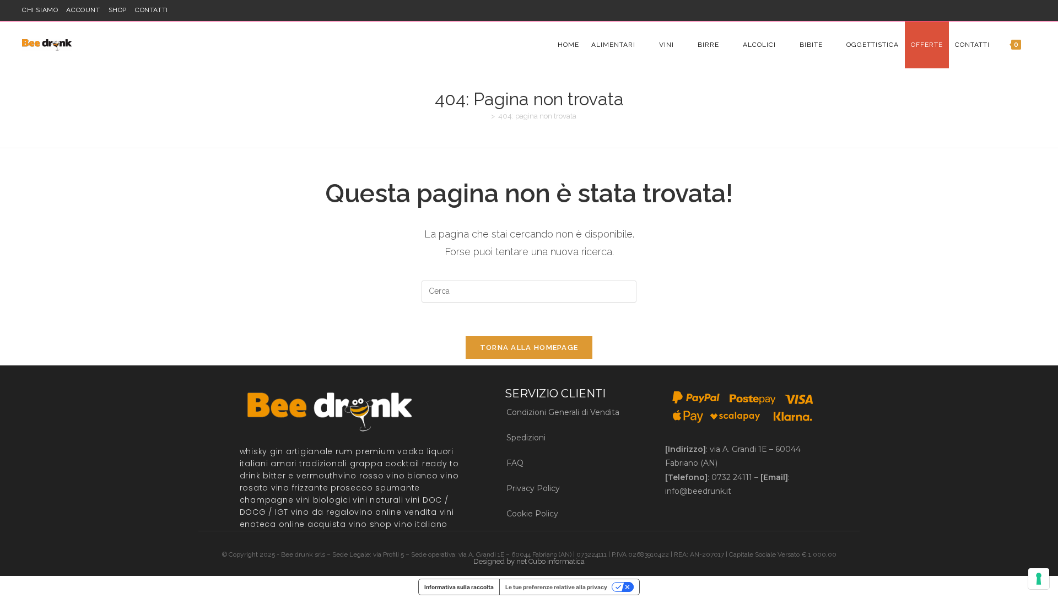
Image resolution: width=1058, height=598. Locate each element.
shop (118, 10)
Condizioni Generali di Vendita (562, 412)
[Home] (485, 116)
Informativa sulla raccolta (459, 587)
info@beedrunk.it (698, 491)
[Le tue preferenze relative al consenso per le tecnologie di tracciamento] (1038, 578)
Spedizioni (526, 438)
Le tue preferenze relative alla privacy (556, 587)
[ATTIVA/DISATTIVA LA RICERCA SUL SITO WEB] (1035, 44)
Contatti (151, 10)
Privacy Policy (533, 488)
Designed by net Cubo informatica (529, 561)
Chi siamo (40, 10)
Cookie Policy (532, 514)
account (83, 10)
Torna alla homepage (529, 347)
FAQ (514, 463)
